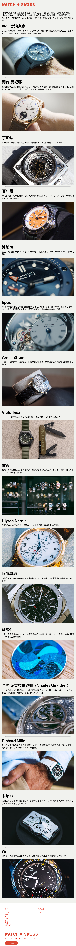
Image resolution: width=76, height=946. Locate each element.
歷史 (6, 917)
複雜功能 (8, 925)
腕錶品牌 (41, 909)
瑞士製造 (8, 912)
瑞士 (6, 914)
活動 (39, 912)
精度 (6, 923)
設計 (6, 919)
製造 (6, 921)
